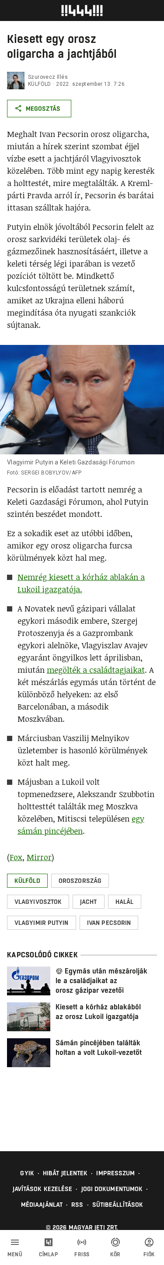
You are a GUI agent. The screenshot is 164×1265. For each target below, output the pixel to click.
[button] (27, 881)
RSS (77, 1204)
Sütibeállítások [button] (117, 1204)
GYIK (27, 1173)
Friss (82, 1254)
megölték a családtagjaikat (96, 669)
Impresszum (115, 1173)
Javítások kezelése (43, 1188)
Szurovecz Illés (48, 77)
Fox (16, 857)
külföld (39, 84)
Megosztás (43, 108)
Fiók (149, 1254)
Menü (14, 1254)
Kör (115, 1254)
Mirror (39, 857)
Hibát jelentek (65, 1173)
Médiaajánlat (42, 1204)
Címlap (48, 1254)
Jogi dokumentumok (112, 1188)
